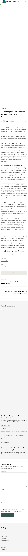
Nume (3, 489)
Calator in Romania (5, 534)
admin (7, 121)
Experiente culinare (5, 540)
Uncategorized (4, 549)
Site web (3, 502)
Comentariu (4, 471)
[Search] (22, 2)
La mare (3, 542)
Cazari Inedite (4, 536)
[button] (25, 2)
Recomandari (4, 545)
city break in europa (6, 266)
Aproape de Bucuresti (5, 531)
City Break (3, 108)
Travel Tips (3, 547)
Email (2, 496)
